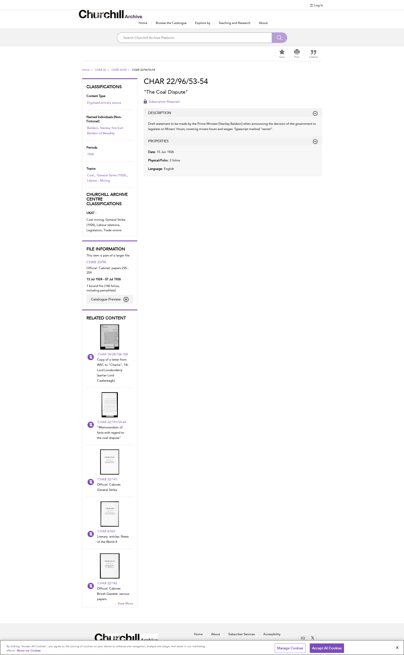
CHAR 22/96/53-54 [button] (143, 69)
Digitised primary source (104, 103)
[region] (202, 647)
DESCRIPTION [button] (159, 113)
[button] (297, 53)
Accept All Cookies (327, 648)
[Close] (397, 647)
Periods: (92, 147)
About (263, 23)
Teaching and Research (234, 23)
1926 (90, 154)
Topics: (91, 168)
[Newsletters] (303, 638)
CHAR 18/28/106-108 (113, 354)
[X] (313, 638)
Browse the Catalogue (171, 23)
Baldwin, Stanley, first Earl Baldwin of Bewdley (105, 130)
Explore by (202, 23)
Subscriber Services (241, 634)
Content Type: (96, 96)
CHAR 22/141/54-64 (112, 422)
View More (125, 603)
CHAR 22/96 (119, 69)
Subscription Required (163, 102)
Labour (92, 180)
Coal (90, 175)
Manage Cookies (290, 648)
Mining (105, 180)
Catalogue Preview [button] (106, 299)
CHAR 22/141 (107, 479)
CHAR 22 (100, 69)
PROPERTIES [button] (158, 141)
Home (143, 23)
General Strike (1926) (111, 175)
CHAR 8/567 (106, 531)
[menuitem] (303, 638)
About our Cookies (29, 650)
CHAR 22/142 (107, 583)
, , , (107, 177)
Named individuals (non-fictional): (104, 119)
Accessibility (271, 634)
